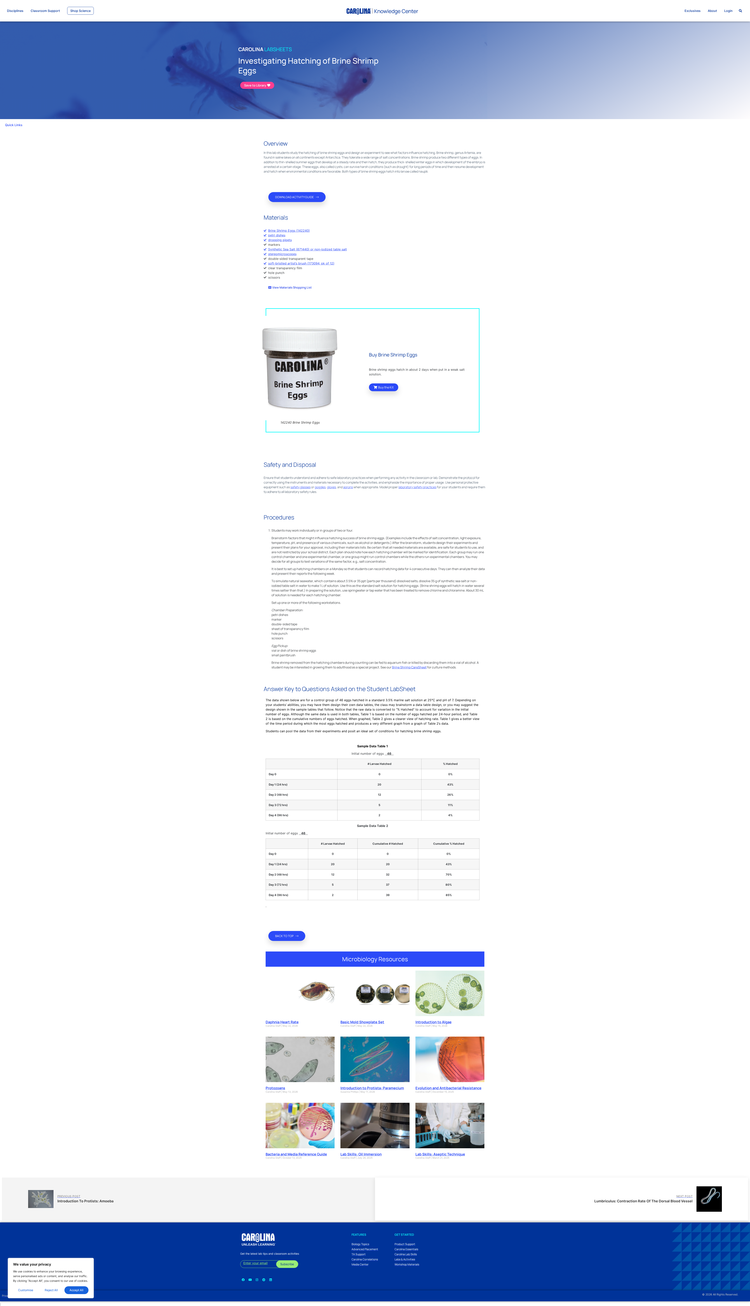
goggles (320, 487)
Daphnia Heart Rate (282, 1022)
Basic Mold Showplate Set (362, 1022)
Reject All (51, 1290)
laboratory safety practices (417, 487)
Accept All (76, 1290)
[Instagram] (257, 1280)
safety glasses (300, 487)
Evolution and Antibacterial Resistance (448, 1088)
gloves (331, 487)
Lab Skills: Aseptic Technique (440, 1154)
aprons (348, 487)
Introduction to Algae (433, 1022)
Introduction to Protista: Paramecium (372, 1088)
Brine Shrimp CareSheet (409, 667)
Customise (25, 1290)
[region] (51, 1278)
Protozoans (275, 1088)
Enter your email (255, 1263)
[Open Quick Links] (25, 125)
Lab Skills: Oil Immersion (361, 1154)
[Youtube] (250, 1280)
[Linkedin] (270, 1280)
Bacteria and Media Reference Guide (296, 1154)
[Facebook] (243, 1280)
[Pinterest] (264, 1280)
